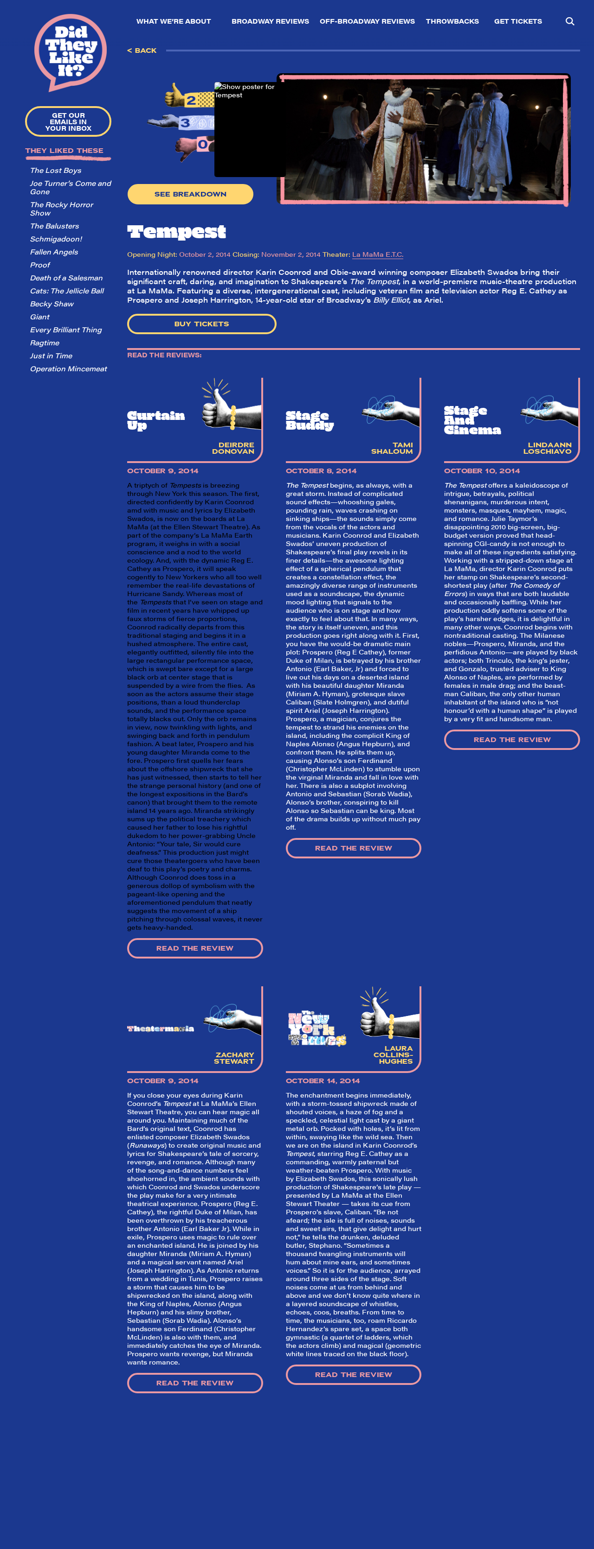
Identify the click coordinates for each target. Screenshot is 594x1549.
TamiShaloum (392, 448)
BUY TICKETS (201, 324)
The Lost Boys (55, 170)
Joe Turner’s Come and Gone (70, 187)
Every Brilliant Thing (66, 329)
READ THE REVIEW (194, 948)
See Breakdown (190, 194)
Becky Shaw (51, 303)
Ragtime (44, 342)
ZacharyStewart (234, 1058)
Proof (39, 264)
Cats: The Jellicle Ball (66, 290)
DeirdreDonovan (233, 448)
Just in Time (51, 355)
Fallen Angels (54, 251)
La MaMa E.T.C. (377, 254)
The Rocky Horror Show (61, 208)
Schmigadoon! (56, 238)
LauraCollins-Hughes (393, 1055)
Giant (39, 316)
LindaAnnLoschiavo (547, 448)
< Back (142, 50)
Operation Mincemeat (68, 368)
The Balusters (54, 225)
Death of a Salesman (66, 277)
